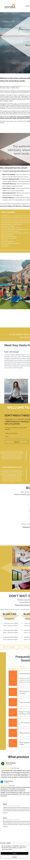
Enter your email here (11, 433)
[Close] (28, 846)
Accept (14, 853)
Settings (14, 857)
